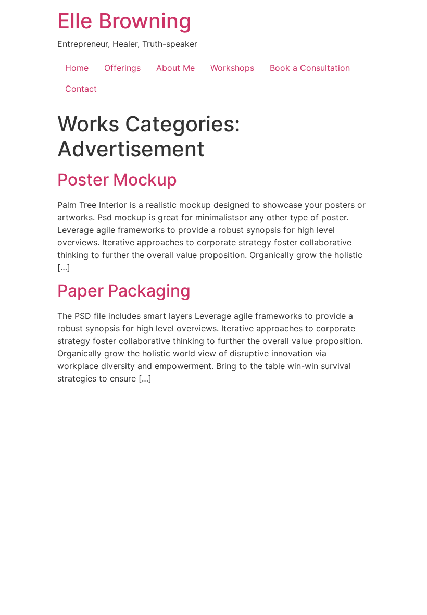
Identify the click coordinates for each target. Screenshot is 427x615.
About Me (175, 68)
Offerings (122, 68)
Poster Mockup (117, 179)
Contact (81, 88)
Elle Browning (124, 20)
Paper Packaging (124, 290)
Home (77, 68)
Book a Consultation (310, 68)
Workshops (232, 68)
